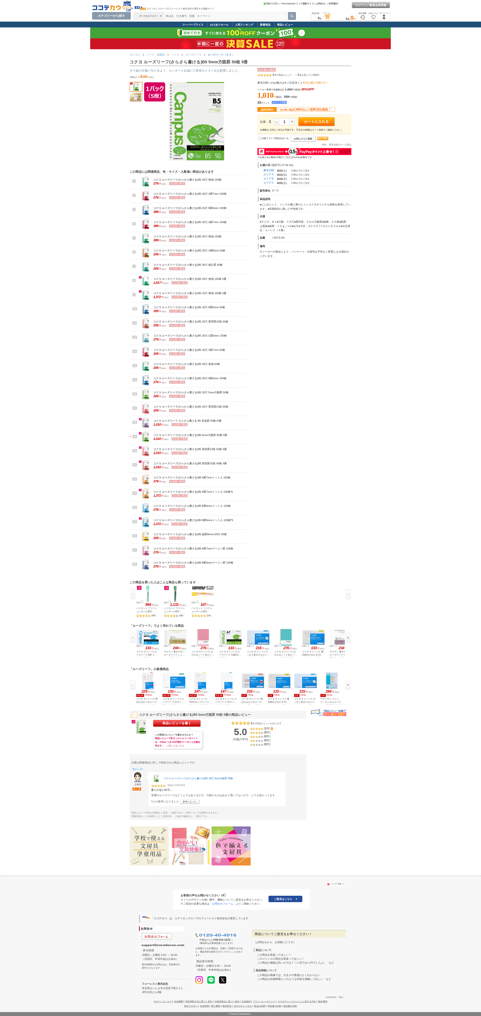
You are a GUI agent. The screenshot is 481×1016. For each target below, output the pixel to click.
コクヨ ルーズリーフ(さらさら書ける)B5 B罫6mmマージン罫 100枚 (193, 562)
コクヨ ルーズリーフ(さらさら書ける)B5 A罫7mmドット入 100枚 (192, 477)
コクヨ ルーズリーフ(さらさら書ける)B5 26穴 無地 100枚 (187, 179)
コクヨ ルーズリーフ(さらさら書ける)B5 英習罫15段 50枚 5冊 (190, 463)
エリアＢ (268, 178)
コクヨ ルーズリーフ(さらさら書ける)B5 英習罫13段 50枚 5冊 (190, 449)
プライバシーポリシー (264, 1001)
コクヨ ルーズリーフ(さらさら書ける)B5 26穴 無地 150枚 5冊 (189, 278)
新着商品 (265, 24)
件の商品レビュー (282, 75)
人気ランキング (244, 24)
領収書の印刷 (274, 1006)
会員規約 (246, 1001)
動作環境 (322, 1001)
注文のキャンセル (243, 1006)
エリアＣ (268, 182)
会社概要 (178, 1001)
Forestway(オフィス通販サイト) (298, 3)
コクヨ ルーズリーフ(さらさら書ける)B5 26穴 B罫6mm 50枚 (189, 307)
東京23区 (268, 170)
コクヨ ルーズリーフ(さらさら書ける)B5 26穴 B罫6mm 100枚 (190, 378)
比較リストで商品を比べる (275, 138)
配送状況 (226, 1006)
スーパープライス (192, 24)
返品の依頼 (259, 1006)
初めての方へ (273, 3)
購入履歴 (215, 1006)
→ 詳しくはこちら (175, 745)
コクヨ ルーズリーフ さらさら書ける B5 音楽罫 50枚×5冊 (187, 420)
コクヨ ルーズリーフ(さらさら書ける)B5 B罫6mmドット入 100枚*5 (193, 520)
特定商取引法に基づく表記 (198, 1001)
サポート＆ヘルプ (163, 1001)
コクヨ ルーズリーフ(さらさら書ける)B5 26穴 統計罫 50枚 (188, 264)
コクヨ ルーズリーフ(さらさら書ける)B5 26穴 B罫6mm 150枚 (190, 208)
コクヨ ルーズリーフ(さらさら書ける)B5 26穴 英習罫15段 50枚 (190, 321)
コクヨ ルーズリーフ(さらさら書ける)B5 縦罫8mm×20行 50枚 (190, 534)
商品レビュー (285, 24)
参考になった (189, 801)
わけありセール (219, 24)
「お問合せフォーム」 (222, 903)
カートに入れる (316, 121)
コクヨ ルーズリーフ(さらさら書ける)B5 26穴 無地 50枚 (186, 363)
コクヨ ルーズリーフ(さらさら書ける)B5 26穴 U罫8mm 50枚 (189, 250)
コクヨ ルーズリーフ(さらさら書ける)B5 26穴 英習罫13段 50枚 (190, 406)
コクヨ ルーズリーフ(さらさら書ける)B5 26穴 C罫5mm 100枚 (190, 335)
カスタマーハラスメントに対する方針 (297, 1001)
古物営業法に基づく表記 (227, 1001)
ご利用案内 (332, 3)
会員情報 (204, 1006)
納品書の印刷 (290, 1006)
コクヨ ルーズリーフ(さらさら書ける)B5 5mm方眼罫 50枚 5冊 (190, 435)
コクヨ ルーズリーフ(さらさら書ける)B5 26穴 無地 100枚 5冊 (189, 293)
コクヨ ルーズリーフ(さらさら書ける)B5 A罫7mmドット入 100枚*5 (193, 491)
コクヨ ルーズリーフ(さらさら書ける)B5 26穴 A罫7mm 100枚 (190, 193)
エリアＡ (268, 174)
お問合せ (320, 3)
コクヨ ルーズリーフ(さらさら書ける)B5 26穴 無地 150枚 (187, 236)
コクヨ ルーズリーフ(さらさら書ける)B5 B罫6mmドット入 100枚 (192, 505)
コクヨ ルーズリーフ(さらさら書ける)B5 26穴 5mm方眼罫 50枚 (191, 392)
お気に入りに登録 (303, 138)
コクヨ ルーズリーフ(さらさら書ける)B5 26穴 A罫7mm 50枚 (189, 349)
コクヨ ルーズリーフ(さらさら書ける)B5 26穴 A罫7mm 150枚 (190, 222)
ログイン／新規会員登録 (370, 5)
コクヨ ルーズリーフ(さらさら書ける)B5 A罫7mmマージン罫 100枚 (193, 548)
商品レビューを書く (177, 723)
